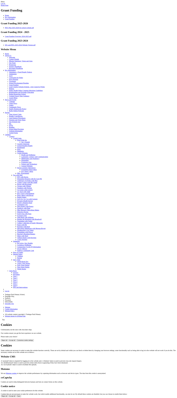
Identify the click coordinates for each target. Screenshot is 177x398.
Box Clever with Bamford (25, 193)
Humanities (25, 160)
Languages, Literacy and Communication (34, 157)
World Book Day (22, 261)
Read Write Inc (22, 140)
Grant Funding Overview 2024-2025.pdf (18, 36)
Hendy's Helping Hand (24, 203)
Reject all (4, 340)
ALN (10, 76)
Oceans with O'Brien (24, 186)
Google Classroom (23, 144)
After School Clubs (15, 114)
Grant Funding (9, 19)
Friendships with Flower (25, 232)
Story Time (16, 260)
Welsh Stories (21, 269)
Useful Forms (13, 133)
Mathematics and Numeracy (30, 158)
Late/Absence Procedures (17, 118)
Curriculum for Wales (16, 77)
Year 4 (15, 282)
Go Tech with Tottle (23, 192)
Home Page (4, 5)
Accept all (12, 340)
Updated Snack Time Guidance (19, 96)
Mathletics (20, 151)
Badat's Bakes (21, 197)
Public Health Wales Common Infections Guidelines (26, 90)
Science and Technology (29, 164)
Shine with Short (22, 236)
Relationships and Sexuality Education (21, 92)
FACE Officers (22, 249)
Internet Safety (18, 254)
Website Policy (10, 311)
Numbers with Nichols (24, 188)
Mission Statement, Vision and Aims (20, 61)
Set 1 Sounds (25, 142)
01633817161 (9, 304)
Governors (12, 81)
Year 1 (15, 276)
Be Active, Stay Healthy (25, 243)
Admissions (13, 74)
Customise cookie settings (25, 340)
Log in (3, 3)
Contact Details (14, 59)
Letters (11, 105)
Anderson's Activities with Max (27, 181)
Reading (11, 127)
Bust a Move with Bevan (25, 195)
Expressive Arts (26, 162)
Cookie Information (11, 309)
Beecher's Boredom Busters (26, 234)
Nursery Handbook (15, 66)
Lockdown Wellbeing (24, 245)
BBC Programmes (23, 173)
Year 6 (15, 285)
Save (18, 396)
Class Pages (13, 271)
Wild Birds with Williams (25, 217)
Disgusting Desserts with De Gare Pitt (29, 179)
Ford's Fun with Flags (24, 214)
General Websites (27, 166)
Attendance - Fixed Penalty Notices (20, 72)
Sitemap (7, 307)
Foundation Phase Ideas (29, 169)
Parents (7, 112)
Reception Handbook (16, 68)
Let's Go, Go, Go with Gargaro (27, 199)
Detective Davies (22, 212)
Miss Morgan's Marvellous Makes (28, 210)
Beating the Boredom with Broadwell (29, 219)
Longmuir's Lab (22, 204)
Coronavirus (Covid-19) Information (29, 247)
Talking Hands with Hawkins (26, 238)
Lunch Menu (13, 98)
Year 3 (15, 280)
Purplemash (21, 147)
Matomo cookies (11, 373)
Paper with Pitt (22, 225)
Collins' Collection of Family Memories (30, 223)
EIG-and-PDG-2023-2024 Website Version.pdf (20, 45)
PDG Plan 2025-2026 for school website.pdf (19, 28)
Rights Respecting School (17, 94)
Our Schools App (14, 122)
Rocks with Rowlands (24, 184)
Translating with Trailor (24, 221)
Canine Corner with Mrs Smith (27, 182)
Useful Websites (22, 153)
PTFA (11, 125)
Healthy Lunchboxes (16, 116)
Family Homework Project (17, 109)
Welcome (12, 57)
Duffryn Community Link (25, 250)
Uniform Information (16, 131)
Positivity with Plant (23, 208)
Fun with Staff (17, 175)
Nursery (15, 273)
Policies (11, 89)
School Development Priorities (19, 83)
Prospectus (12, 65)
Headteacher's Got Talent (25, 230)
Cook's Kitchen (22, 239)
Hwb (18, 149)
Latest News (13, 103)
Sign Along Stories (23, 267)
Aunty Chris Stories (23, 263)
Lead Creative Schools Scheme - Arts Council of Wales (27, 87)
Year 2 (15, 278)
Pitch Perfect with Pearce (25, 206)
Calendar (12, 101)
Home (7, 15)
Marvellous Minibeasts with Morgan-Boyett (31, 228)
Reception (16, 274)
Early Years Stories (23, 265)
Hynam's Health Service (25, 201)
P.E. (10, 123)
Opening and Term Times (17, 120)
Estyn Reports (13, 79)
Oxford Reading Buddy (25, 146)
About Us (8, 55)
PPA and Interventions (20, 287)
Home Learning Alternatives (26, 168)
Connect (11, 136)
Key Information (10, 17)
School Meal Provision (16, 129)
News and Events (10, 100)
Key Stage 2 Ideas (27, 171)
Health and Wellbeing (28, 155)
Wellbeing (16, 241)
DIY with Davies (22, 177)
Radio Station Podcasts (16, 111)
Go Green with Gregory (25, 190)
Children (8, 135)
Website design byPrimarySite (15, 316)
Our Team (12, 63)
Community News (15, 107)
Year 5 (15, 284)
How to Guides (18, 252)
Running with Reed (23, 227)
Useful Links (17, 138)
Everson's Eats (22, 215)
